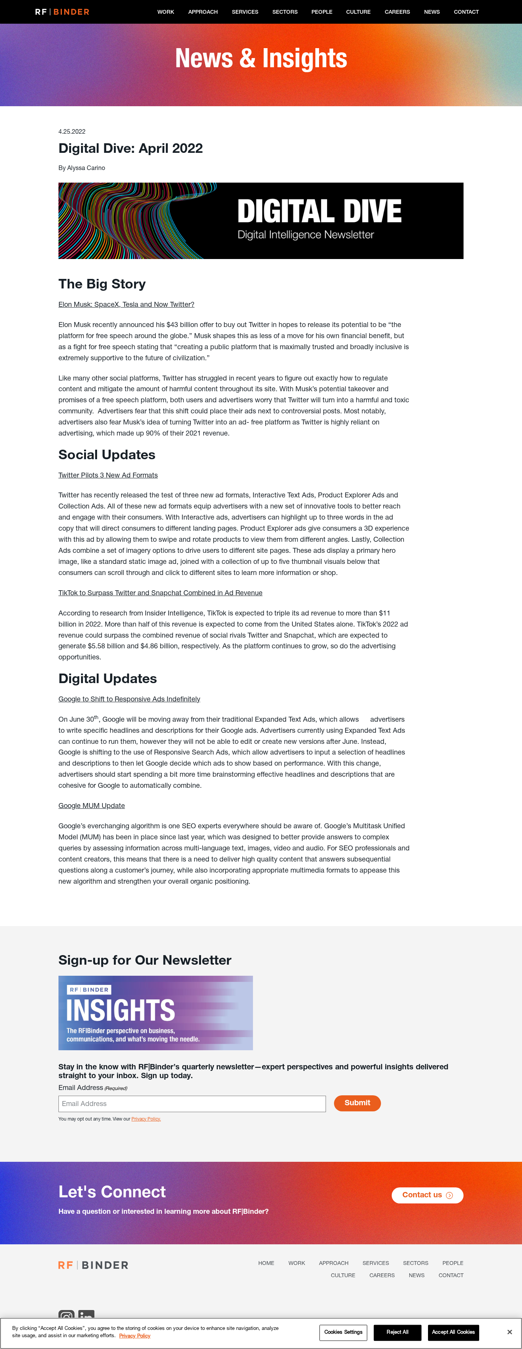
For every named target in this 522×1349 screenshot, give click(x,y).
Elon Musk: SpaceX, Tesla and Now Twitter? (126, 305)
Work (165, 12)
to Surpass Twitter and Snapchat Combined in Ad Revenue (170, 593)
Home (266, 1263)
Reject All (397, 1332)
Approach (203, 12)
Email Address (92, 1088)
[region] (261, 1333)
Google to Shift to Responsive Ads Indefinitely (129, 699)
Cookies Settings (343, 1332)
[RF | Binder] (62, 11)
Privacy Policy (135, 1336)
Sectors (285, 12)
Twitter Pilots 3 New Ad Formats (108, 476)
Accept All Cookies (453, 1332)
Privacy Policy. (146, 1119)
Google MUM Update (91, 806)
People (321, 12)
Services (245, 12)
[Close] (509, 1331)
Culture (358, 12)
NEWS (432, 12)
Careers (397, 12)
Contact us (422, 1196)
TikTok (68, 593)
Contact (466, 12)
